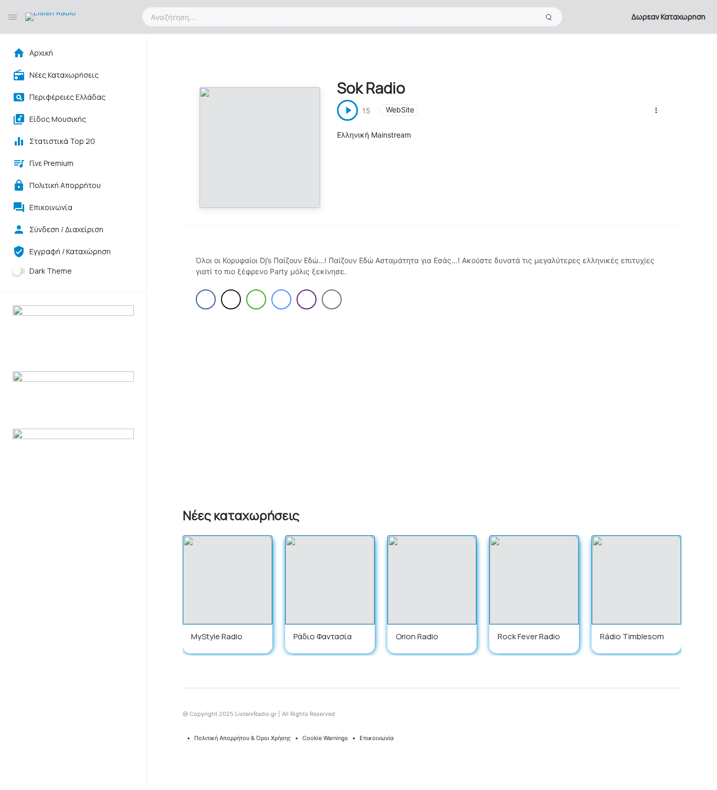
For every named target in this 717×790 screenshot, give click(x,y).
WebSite (400, 109)
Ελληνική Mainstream (374, 134)
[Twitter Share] (231, 299)
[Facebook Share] (206, 299)
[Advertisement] (432, 406)
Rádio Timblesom (632, 636)
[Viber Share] (307, 299)
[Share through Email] (332, 299)
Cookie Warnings (325, 738)
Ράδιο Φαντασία (322, 636)
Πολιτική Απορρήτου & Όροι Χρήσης (242, 738)
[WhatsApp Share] (256, 299)
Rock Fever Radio (529, 636)
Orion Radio (417, 636)
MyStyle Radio (216, 636)
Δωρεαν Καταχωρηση (668, 17)
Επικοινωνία (377, 738)
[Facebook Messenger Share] (281, 299)
